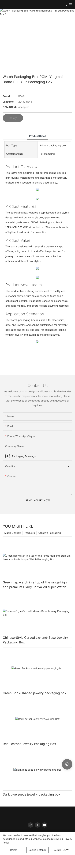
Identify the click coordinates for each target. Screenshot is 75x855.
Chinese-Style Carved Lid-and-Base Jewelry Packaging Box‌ (35, 640)
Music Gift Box (12, 532)
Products (29, 532)
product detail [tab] (37, 135)
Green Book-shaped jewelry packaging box (34, 693)
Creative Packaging (49, 532)
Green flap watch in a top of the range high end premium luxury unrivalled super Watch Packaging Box (35, 584)
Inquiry (13, 118)
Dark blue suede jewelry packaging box (31, 794)
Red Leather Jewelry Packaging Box (29, 744)
